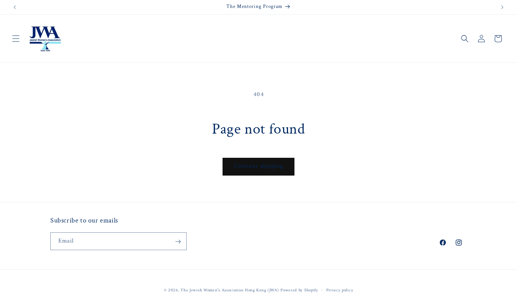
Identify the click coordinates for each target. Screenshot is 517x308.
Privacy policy (339, 290)
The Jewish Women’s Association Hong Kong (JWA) (230, 290)
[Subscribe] (178, 241)
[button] (16, 38)
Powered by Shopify (299, 290)
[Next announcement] (502, 7)
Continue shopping (258, 166)
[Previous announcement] (14, 7)
